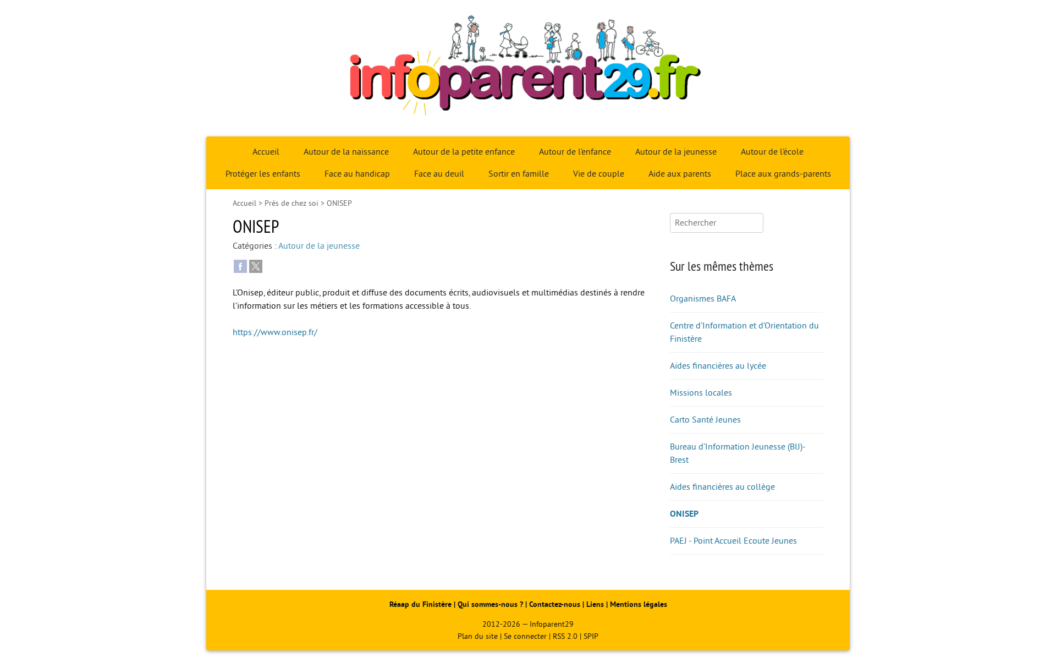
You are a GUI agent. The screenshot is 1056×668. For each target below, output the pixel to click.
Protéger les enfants (263, 174)
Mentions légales (638, 604)
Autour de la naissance (346, 152)
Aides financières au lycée (718, 366)
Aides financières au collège (722, 487)
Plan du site (478, 636)
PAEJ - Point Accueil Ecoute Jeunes (733, 541)
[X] (255, 266)
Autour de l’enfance (575, 152)
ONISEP (684, 514)
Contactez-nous (554, 604)
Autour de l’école (772, 152)
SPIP (591, 636)
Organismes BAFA (703, 299)
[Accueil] (528, 68)
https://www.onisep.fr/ (275, 332)
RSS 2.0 (565, 636)
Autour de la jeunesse (676, 152)
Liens (595, 604)
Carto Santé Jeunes (705, 420)
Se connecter (525, 636)
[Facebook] (240, 266)
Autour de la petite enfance (464, 152)
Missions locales (701, 393)
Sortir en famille (518, 174)
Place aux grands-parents (783, 174)
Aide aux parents (679, 174)
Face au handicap (357, 174)
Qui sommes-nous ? (491, 604)
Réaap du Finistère (420, 604)
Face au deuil (439, 174)
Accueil (265, 152)
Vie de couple (598, 174)
